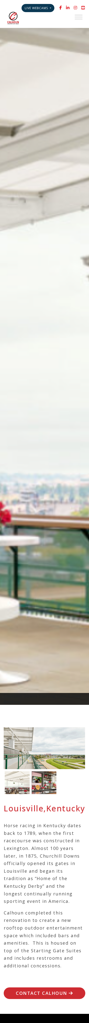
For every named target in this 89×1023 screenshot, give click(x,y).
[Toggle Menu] (79, 17)
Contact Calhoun (42, 993)
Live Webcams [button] (37, 8)
